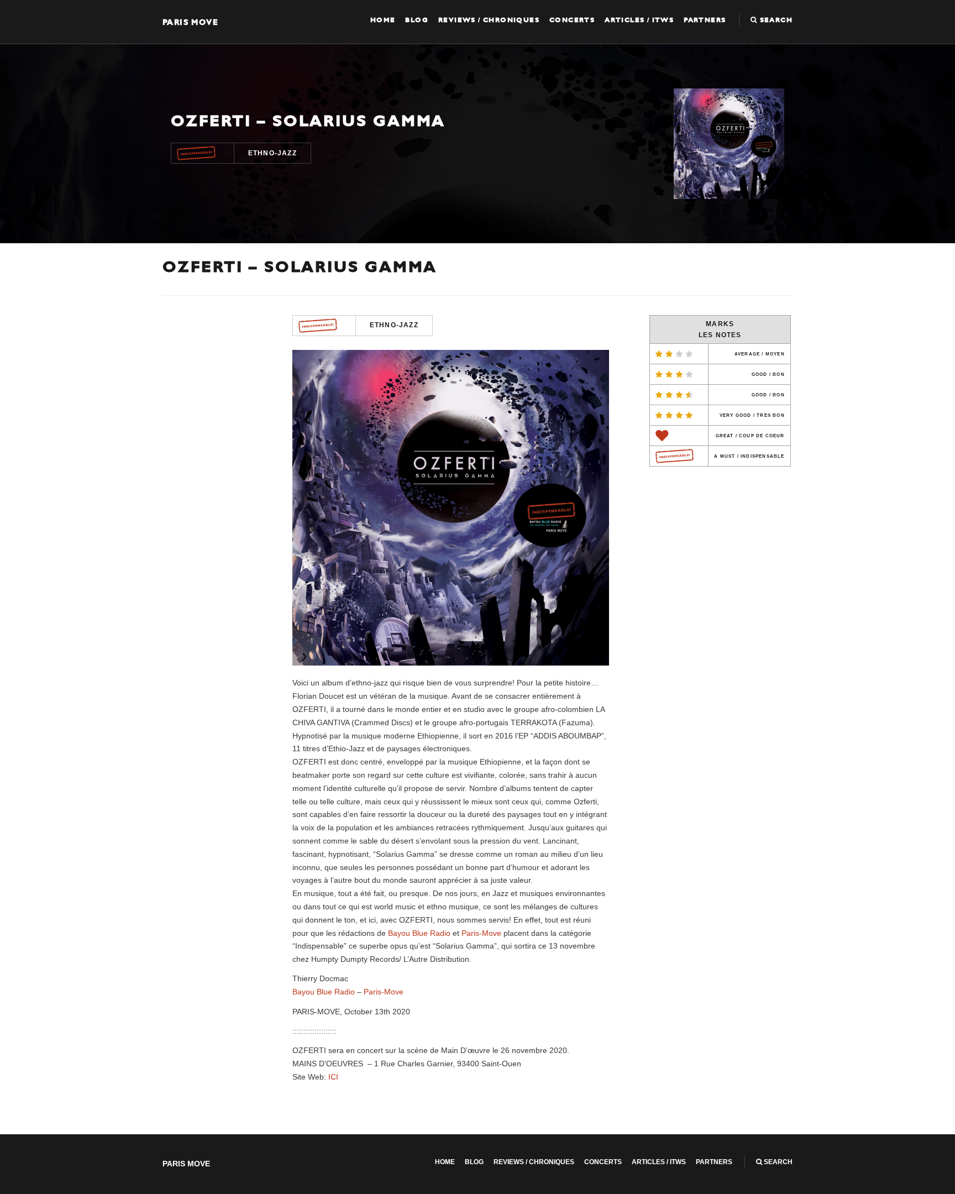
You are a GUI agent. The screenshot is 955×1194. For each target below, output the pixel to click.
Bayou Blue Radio (419, 933)
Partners (705, 20)
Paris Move (190, 22)
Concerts (572, 20)
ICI (333, 1076)
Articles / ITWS (639, 20)
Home (383, 20)
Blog (416, 20)
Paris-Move (481, 933)
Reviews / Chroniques (488, 20)
